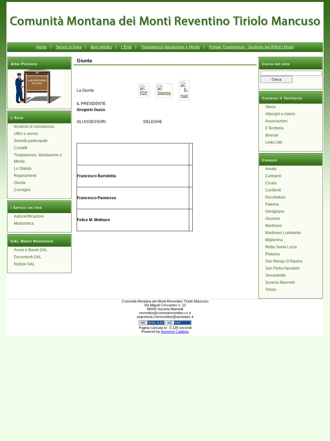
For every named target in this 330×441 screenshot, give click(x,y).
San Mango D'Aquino (284, 261)
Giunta (19, 182)
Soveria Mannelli (280, 282)
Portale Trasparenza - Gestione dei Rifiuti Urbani (251, 47)
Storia (270, 107)
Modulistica (24, 223)
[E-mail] (184, 96)
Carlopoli (273, 176)
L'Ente (126, 47)
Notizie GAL (24, 264)
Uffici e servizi (26, 133)
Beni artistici (101, 47)
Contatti (20, 148)
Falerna (272, 204)
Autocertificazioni (29, 216)
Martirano (273, 225)
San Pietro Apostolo (282, 268)
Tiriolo (270, 289)
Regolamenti (25, 175)
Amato (271, 169)
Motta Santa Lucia (281, 247)
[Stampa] (164, 93)
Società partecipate (31, 140)
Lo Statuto (23, 168)
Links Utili (273, 142)
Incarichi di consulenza (34, 126)
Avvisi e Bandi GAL (30, 250)
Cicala (271, 183)
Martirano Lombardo (283, 233)
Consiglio (22, 190)
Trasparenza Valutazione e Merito (170, 47)
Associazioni (276, 121)
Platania (272, 254)
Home (41, 47)
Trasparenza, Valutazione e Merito (38, 158)
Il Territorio (274, 128)
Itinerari (271, 135)
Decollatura (275, 197)
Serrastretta (275, 275)
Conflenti (273, 190)
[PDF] (143, 93)
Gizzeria (272, 218)
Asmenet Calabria (175, 331)
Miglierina (274, 240)
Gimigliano (274, 211)
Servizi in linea (69, 47)
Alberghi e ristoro (280, 114)
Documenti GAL (28, 257)
